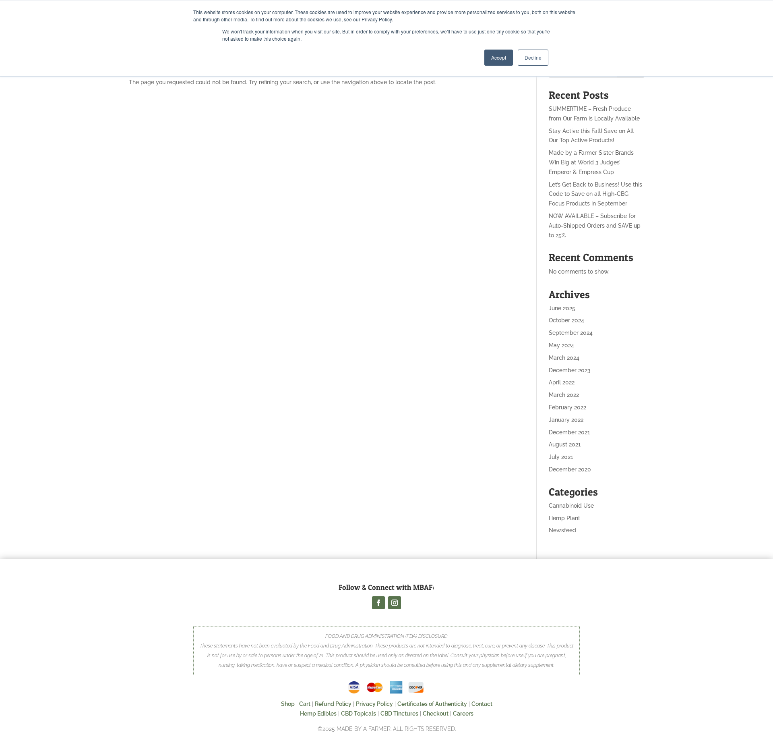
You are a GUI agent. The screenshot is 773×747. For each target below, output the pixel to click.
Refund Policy (333, 704)
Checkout (436, 713)
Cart (304, 704)
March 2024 (564, 358)
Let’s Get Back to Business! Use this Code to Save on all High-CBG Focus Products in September (595, 194)
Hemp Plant (564, 518)
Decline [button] (533, 57)
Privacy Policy (374, 704)
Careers (463, 713)
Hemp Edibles (318, 713)
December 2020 (570, 469)
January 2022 (566, 420)
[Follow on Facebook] (378, 602)
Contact (481, 704)
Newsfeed (562, 530)
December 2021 (569, 432)
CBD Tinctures (399, 713)
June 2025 (562, 308)
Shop (288, 704)
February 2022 (567, 407)
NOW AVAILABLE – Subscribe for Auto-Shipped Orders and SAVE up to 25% (595, 226)
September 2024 (571, 333)
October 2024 (566, 320)
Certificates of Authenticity (432, 704)
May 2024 (561, 345)
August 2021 (565, 444)
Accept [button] (498, 57)
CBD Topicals (358, 713)
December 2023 (570, 370)
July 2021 (561, 457)
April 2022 (562, 382)
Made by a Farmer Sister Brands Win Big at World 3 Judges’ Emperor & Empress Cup (591, 162)
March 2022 (564, 395)
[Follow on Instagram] (394, 602)
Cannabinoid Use (571, 505)
